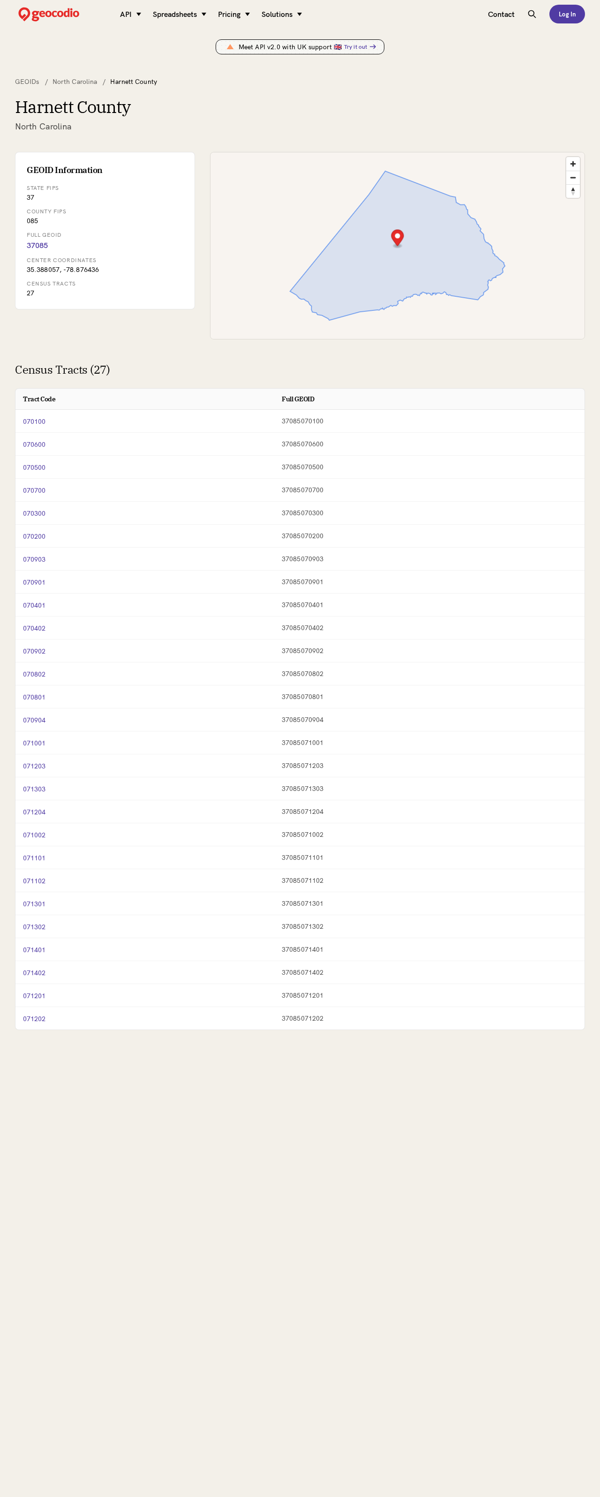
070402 (34, 628)
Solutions (277, 14)
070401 (34, 605)
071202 (34, 1019)
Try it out (355, 46)
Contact (501, 14)
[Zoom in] (573, 164)
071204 (34, 812)
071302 (34, 927)
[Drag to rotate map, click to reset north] (573, 191)
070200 (34, 536)
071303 (34, 789)
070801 (34, 697)
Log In (567, 14)
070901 (34, 582)
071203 (34, 766)
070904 (34, 720)
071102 (34, 881)
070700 (34, 490)
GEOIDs (27, 81)
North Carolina (74, 81)
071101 (34, 858)
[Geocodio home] (63, 14)
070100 (34, 421)
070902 (34, 651)
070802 (34, 674)
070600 (34, 444)
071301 (34, 904)
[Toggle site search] (532, 14)
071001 (34, 743)
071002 (34, 835)
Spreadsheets (175, 14)
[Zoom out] (573, 177)
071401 (34, 950)
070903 (34, 559)
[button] (397, 238)
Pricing (229, 14)
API (126, 14)
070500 (34, 467)
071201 (34, 996)
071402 (34, 973)
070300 (34, 513)
